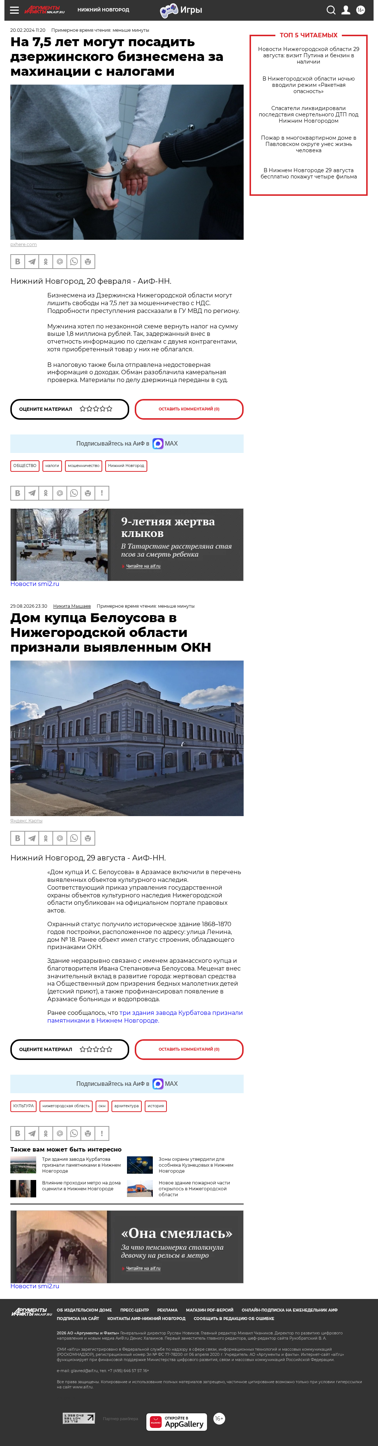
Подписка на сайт (78, 1318)
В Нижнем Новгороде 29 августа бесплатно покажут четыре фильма (309, 173)
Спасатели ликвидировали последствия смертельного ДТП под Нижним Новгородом (308, 114)
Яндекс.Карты (26, 820)
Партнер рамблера (120, 1418)
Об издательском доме (84, 1310)
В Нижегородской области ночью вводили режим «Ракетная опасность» (308, 85)
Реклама (167, 1310)
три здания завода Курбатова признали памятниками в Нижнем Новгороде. (145, 1016)
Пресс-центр (134, 1310)
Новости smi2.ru (34, 583)
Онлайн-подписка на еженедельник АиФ (290, 1310)
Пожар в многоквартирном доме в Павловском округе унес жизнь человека (309, 144)
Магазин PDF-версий (209, 1310)
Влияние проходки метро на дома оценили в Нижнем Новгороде (81, 1185)
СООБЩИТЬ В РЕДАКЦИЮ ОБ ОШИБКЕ (234, 1318)
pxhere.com (23, 244)
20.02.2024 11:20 (27, 30)
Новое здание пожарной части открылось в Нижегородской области (194, 1188)
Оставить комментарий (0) (189, 409)
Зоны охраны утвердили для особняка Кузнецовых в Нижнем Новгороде (196, 1165)
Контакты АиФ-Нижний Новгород (146, 1318)
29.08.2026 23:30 (28, 606)
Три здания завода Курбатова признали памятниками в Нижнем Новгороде (81, 1165)
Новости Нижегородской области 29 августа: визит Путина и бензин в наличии (309, 55)
